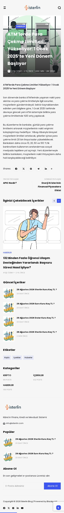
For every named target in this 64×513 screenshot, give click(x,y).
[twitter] (24, 169)
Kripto (7, 375)
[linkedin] (46, 169)
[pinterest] (31, 169)
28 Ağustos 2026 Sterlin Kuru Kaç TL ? (37, 332)
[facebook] (16, 169)
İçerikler (38, 375)
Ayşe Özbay (16, 71)
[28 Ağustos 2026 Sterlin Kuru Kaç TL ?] (8, 335)
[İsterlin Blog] (32, 7)
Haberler (20, 26)
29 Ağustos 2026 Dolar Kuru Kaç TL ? (36, 318)
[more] (51, 169)
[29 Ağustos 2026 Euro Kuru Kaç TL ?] (8, 307)
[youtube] (22, 508)
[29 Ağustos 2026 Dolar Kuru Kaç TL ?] (8, 321)
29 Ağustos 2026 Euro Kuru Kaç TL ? (36, 303)
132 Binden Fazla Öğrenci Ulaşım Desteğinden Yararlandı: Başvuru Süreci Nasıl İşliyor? (27, 262)
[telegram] (38, 169)
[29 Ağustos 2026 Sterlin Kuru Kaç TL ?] (8, 293)
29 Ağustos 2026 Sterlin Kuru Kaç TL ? (37, 289)
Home (10, 26)
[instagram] (13, 508)
